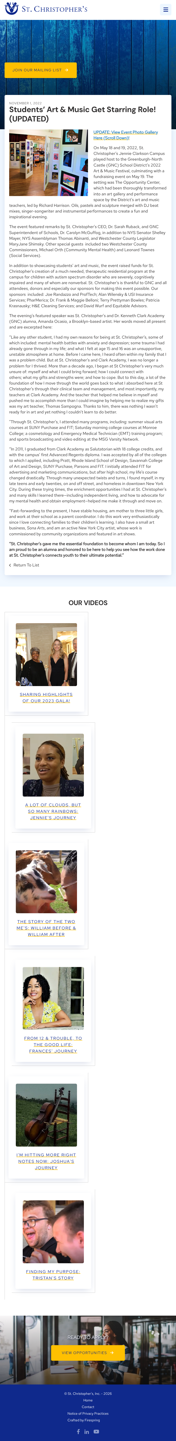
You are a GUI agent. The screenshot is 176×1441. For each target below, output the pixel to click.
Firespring (92, 1420)
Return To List (26, 565)
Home (88, 1400)
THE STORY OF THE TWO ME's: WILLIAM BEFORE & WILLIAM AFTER (46, 928)
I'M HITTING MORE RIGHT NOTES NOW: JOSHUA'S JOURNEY (46, 1162)
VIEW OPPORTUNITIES (85, 1352)
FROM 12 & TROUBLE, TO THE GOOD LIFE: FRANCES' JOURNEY (53, 1045)
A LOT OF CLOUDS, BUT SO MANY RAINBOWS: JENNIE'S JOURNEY (53, 812)
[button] (165, 9)
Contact (88, 1407)
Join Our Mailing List (37, 70)
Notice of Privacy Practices (88, 1413)
